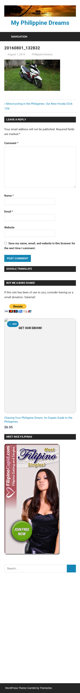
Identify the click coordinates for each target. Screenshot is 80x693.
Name (9, 195)
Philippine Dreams (42, 54)
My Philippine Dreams (40, 22)
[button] (13, 324)
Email (8, 211)
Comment (11, 143)
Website (9, 227)
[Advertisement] (40, 630)
